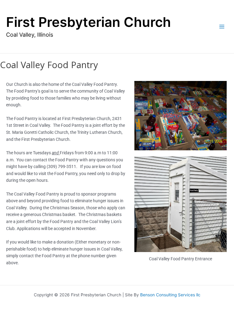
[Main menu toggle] (222, 26)
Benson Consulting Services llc (170, 294)
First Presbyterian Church (88, 22)
